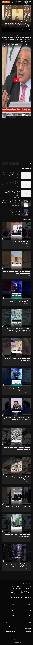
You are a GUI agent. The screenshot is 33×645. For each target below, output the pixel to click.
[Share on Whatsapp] (10, 163)
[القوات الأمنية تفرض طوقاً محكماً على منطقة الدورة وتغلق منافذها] (26, 203)
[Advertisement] (16, 141)
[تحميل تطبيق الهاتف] (21, 592)
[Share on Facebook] (17, 163)
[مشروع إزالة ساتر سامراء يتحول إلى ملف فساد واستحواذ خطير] (16, 260)
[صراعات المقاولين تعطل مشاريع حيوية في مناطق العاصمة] (16, 437)
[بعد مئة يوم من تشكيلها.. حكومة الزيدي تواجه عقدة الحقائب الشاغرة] (16, 407)
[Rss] (19, 597)
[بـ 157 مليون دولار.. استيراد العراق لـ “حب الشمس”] (16, 466)
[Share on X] (14, 163)
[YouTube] (26, 597)
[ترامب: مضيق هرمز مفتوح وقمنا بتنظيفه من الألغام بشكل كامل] (26, 175)
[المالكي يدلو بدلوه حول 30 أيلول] (16, 290)
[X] (28, 597)
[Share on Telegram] (6, 163)
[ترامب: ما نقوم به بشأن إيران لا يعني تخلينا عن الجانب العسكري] (26, 184)
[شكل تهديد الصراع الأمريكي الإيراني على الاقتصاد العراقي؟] (16, 377)
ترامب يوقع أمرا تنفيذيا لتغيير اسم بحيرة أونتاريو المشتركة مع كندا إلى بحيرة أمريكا (11, 193)
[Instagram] (23, 597)
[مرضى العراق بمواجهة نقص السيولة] (16, 496)
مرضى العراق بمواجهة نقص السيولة (18, 506)
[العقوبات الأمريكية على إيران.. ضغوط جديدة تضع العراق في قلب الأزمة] (16, 318)
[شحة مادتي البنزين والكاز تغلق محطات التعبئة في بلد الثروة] (16, 523)
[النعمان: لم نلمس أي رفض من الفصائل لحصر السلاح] (26, 212)
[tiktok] (16, 597)
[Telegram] (21, 597)
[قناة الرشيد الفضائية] (21, 2)
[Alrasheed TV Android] (11, 597)
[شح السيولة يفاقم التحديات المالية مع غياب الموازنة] (16, 347)
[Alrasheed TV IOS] (14, 597)
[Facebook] (30, 597)
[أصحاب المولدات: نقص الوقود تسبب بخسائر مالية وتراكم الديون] (16, 553)
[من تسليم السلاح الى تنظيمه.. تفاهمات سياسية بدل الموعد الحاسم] (16, 231)
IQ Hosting (18, 642)
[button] (30, 2)
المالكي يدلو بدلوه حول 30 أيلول (20, 301)
